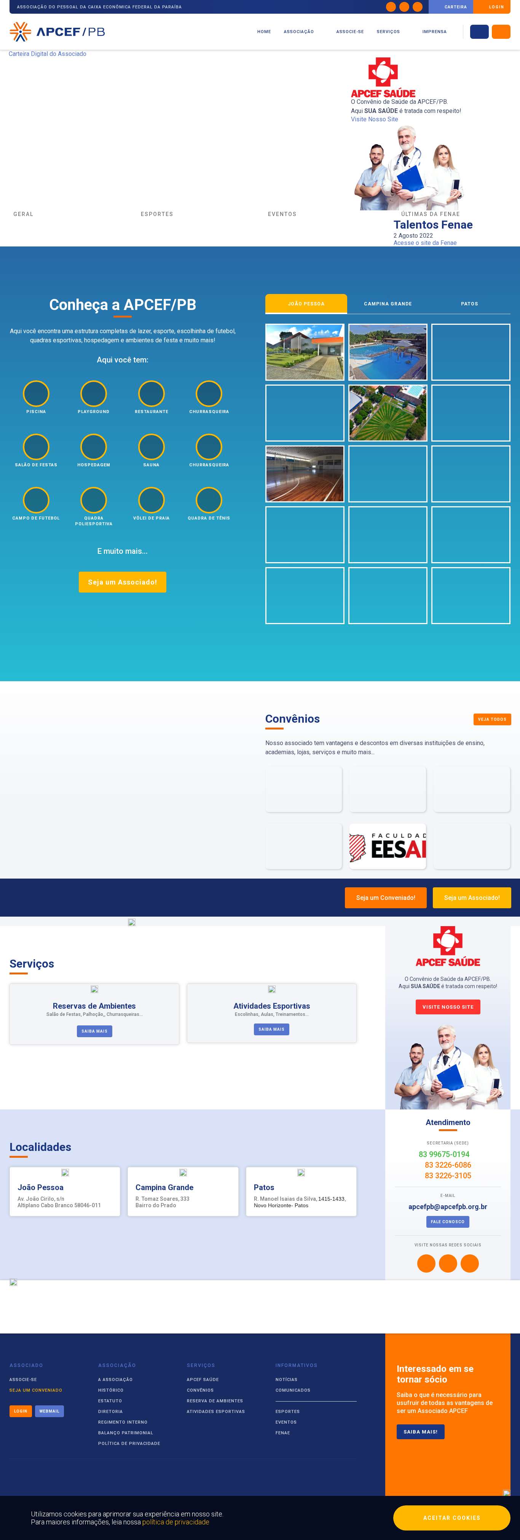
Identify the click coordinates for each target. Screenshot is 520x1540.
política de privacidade (175, 1522)
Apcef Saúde (203, 1379)
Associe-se (350, 31)
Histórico (111, 1390)
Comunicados (293, 1390)
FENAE (283, 1432)
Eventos (286, 1422)
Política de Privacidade (129, 1443)
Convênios (200, 1390)
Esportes (288, 1411)
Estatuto (110, 1401)
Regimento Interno (123, 1422)
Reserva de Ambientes (215, 1401)
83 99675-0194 (445, 1154)
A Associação (115, 1379)
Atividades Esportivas (216, 1411)
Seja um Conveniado (36, 1390)
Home (264, 31)
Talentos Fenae (433, 224)
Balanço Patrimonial (125, 1432)
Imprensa (435, 31)
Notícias (287, 1379)
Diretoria (110, 1411)
